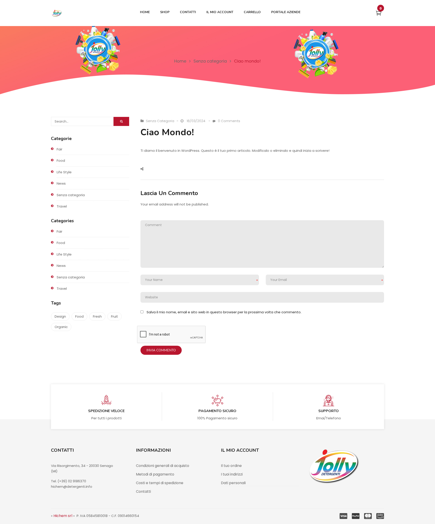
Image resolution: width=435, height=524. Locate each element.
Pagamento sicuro (217, 410)
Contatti (143, 491)
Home (180, 61)
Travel (62, 206)
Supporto (328, 410)
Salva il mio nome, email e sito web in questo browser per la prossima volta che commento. (224, 312)
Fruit (114, 316)
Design (60, 316)
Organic (61, 326)
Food (61, 160)
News (61, 183)
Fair (59, 149)
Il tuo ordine (231, 465)
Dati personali (233, 482)
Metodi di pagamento (155, 474)
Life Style (64, 172)
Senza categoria (210, 61)
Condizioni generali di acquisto (162, 465)
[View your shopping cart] (378, 14)
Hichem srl (62, 515)
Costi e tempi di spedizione (159, 482)
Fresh (97, 316)
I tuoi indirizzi (232, 474)
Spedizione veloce (106, 410)
